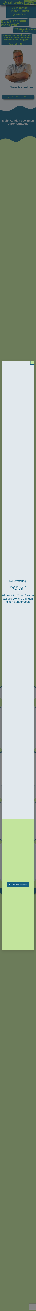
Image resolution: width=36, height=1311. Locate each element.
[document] (18, 655)
